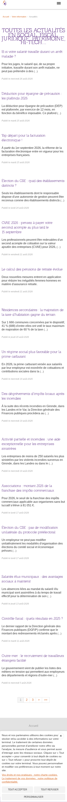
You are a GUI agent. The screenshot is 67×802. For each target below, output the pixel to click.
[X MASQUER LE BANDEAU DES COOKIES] (60, 733)
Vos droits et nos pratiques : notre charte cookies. (30, 774)
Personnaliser (33, 797)
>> (45, 699)
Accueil (33, 725)
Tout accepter (17, 789)
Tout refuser (49, 789)
